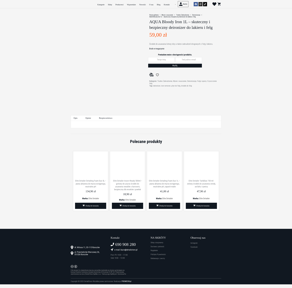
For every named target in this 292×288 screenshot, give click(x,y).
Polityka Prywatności (158, 254)
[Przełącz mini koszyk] (219, 4)
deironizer (156, 86)
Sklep (110, 5)
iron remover (166, 86)
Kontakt (167, 5)
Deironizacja (196, 15)
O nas (151, 5)
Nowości (142, 5)
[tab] (75, 118)
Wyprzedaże (131, 5)
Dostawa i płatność (157, 247)
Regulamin (154, 250)
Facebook (194, 247)
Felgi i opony (201, 81)
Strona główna (154, 15)
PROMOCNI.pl (126, 281)
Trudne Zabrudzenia (182, 15)
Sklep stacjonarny (157, 243)
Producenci (119, 5)
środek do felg (186, 86)
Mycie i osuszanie (167, 15)
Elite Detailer (94, 198)
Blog (158, 5)
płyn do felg (175, 86)
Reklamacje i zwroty (158, 258)
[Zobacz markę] (157, 96)
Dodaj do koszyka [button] (92, 206)
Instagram (194, 243)
